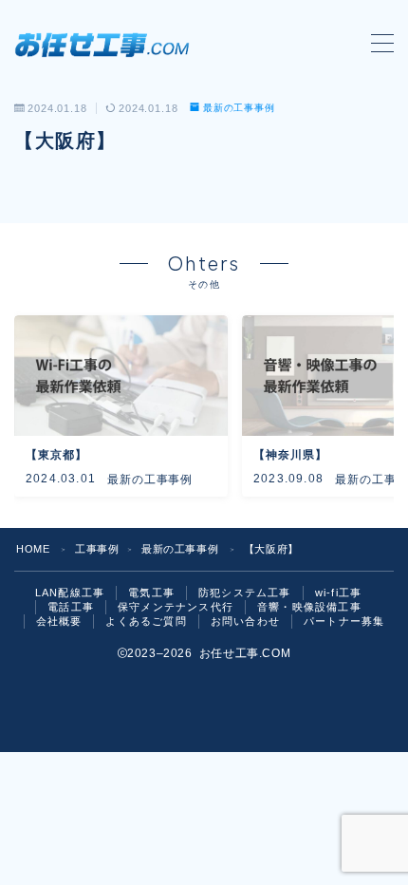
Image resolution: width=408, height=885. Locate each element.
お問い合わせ (245, 621)
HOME (32, 549)
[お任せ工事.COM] (106, 43)
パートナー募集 (344, 621)
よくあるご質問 (145, 621)
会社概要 (59, 621)
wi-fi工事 (338, 592)
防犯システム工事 (244, 592)
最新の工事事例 (239, 108)
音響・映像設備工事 (309, 606)
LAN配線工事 (69, 592)
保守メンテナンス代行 (175, 606)
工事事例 (97, 549)
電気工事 (151, 592)
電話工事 (70, 606)
